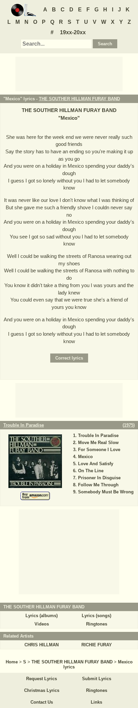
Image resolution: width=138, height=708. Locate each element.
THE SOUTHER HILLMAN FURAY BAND (79, 98)
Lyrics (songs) (96, 615)
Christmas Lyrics (41, 690)
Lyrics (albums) (41, 615)
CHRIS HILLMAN (41, 644)
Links (96, 702)
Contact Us (41, 702)
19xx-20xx (73, 32)
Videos (41, 624)
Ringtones (96, 624)
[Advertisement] (69, 73)
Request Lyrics (41, 678)
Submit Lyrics (96, 678)
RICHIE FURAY (96, 644)
